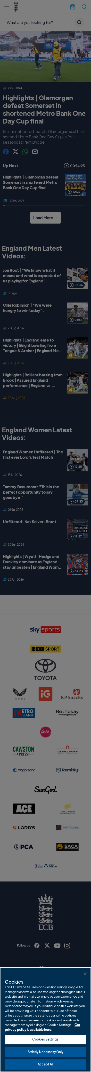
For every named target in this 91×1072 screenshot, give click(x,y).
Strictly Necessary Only (46, 1052)
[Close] (85, 974)
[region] (45, 1019)
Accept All (45, 1064)
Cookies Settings (45, 1039)
